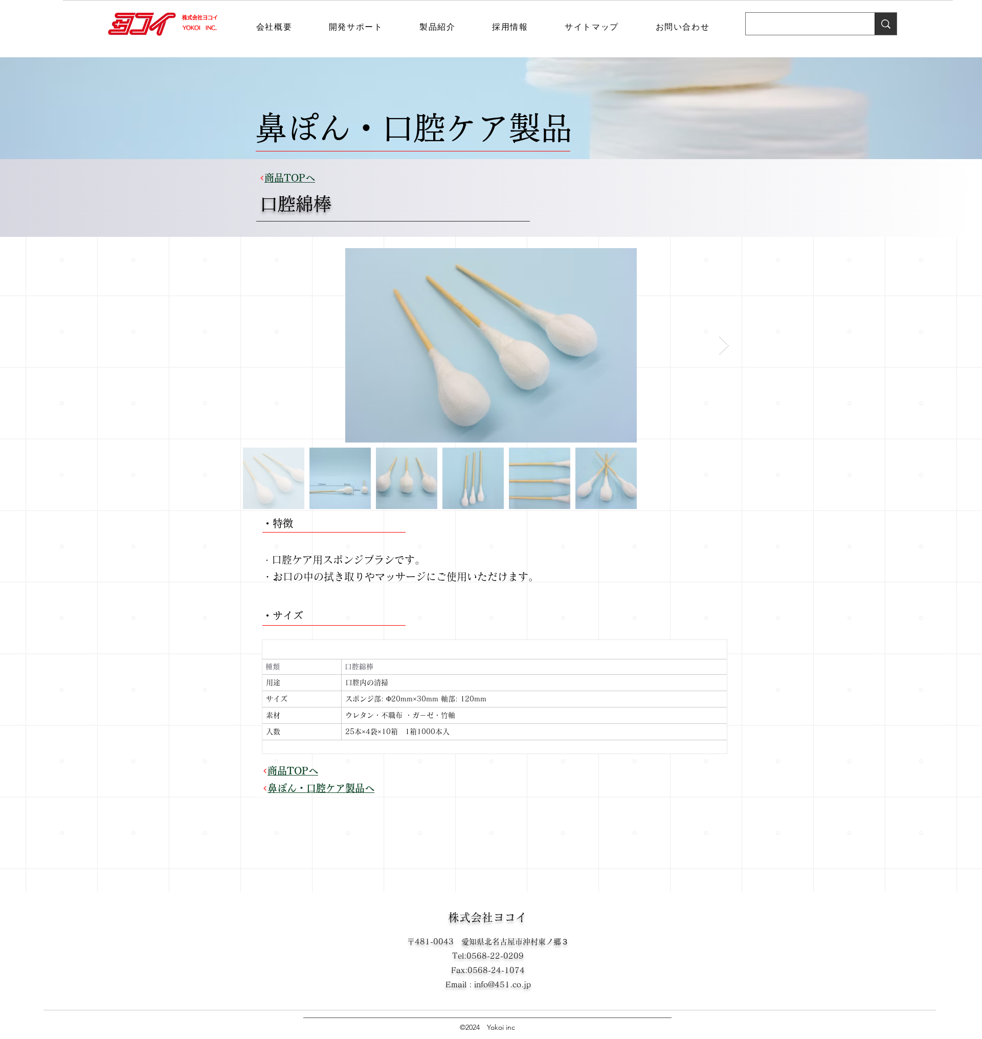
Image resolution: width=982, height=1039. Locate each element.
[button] (274, 27)
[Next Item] (724, 346)
